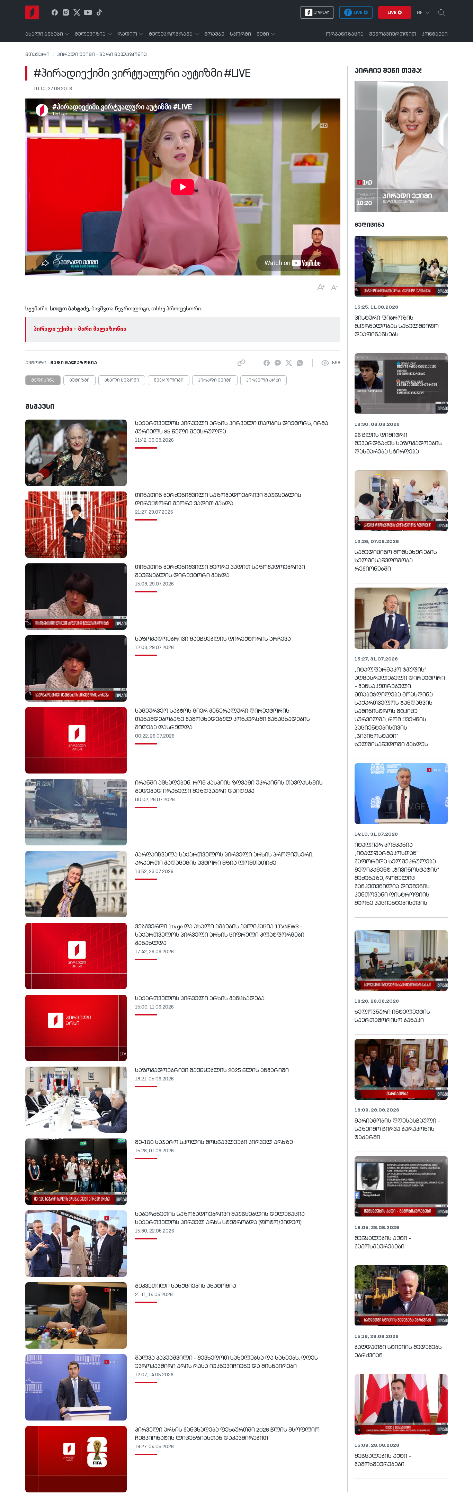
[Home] (32, 12)
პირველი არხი (263, 380)
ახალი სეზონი (121, 380)
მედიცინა (43, 380)
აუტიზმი (79, 380)
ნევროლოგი (169, 380)
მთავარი (37, 54)
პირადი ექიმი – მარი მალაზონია (102, 54)
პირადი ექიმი (215, 380)
